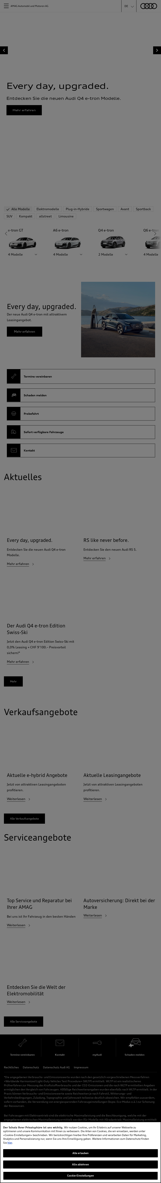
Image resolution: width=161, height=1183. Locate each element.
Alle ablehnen (80, 1164)
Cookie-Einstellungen (80, 1175)
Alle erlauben (80, 1153)
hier (9, 1142)
